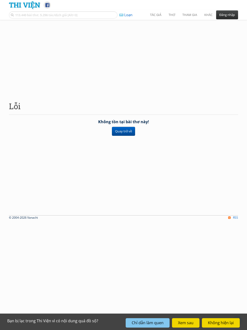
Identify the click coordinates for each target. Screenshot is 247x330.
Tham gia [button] (189, 15)
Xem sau (185, 322)
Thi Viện (24, 4)
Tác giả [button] (155, 15)
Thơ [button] (172, 15)
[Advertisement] (123, 57)
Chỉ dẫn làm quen (148, 322)
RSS (235, 217)
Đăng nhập (227, 15)
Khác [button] (208, 15)
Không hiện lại (221, 322)
